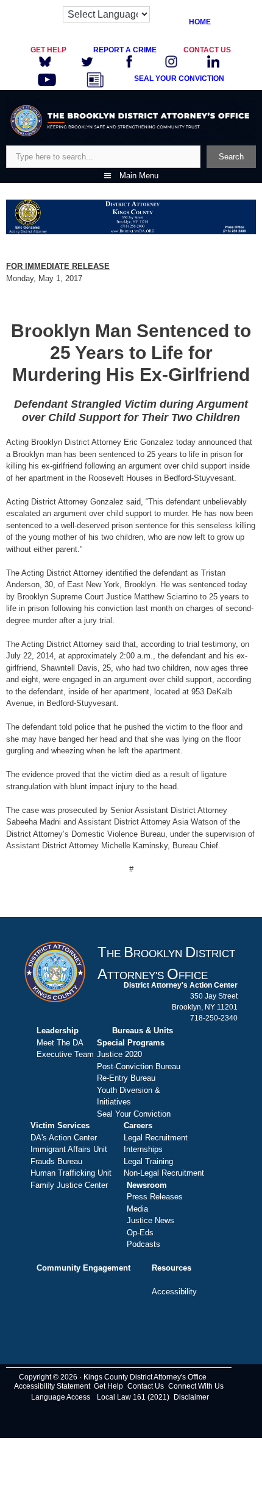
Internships (143, 1149)
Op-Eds (140, 1232)
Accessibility (174, 1291)
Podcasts (143, 1244)
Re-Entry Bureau (126, 1078)
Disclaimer (191, 1397)
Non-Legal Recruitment (164, 1172)
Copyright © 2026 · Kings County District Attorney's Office (113, 1377)
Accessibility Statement (52, 1386)
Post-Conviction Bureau (138, 1066)
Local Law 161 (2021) (133, 1397)
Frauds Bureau (56, 1161)
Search (231, 156)
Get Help (108, 1386)
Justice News (150, 1220)
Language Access (60, 1397)
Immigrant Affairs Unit (68, 1149)
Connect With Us (196, 1386)
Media (137, 1208)
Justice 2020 (119, 1054)
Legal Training (148, 1161)
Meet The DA (60, 1042)
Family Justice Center (69, 1185)
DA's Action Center (63, 1137)
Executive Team (65, 1054)
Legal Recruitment (156, 1137)
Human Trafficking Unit (71, 1172)
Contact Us (145, 1386)
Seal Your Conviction (134, 1113)
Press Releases (155, 1196)
